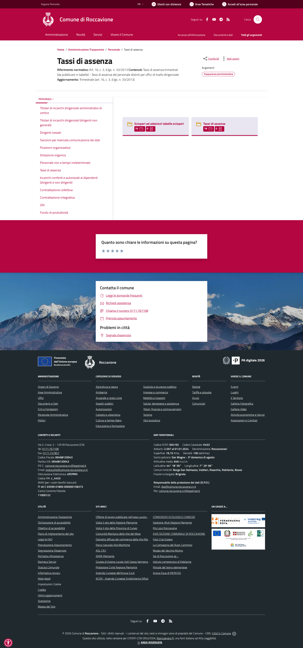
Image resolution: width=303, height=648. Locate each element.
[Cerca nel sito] (258, 19)
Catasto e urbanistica (108, 415)
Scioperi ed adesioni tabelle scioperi (159, 123)
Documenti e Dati (48, 403)
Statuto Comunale (48, 567)
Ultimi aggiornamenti (50, 595)
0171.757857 (51, 453)
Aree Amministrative (50, 392)
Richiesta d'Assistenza (51, 556)
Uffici (41, 398)
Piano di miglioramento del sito (56, 534)
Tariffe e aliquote (201, 392)
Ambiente (101, 392)
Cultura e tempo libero (109, 420)
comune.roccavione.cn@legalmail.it (65, 466)
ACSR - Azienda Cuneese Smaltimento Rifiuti (122, 578)
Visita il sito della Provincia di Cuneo (116, 528)
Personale (114, 49)
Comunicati (198, 403)
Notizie (196, 387)
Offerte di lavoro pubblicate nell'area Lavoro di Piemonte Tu (130, 517)
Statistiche (44, 601)
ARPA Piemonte (105, 556)
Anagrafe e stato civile (109, 398)
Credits (42, 590)
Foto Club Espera (163, 539)
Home (60, 49)
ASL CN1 (101, 550)
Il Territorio (237, 398)
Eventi (234, 387)
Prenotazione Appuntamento (55, 545)
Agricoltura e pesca (107, 387)
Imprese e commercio (155, 392)
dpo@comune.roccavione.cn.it (178, 487)
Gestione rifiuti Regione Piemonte (172, 522)
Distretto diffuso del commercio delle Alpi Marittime (126, 539)
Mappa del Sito (46, 606)
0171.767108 (50, 449)
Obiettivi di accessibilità (51, 528)
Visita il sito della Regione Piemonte (116, 522)
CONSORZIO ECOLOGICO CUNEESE (174, 517)
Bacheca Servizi (47, 562)
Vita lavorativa (151, 420)
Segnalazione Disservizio (52, 550)
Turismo (147, 415)
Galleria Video (239, 409)
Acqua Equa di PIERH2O (167, 573)
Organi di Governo (48, 387)
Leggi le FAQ (45, 539)
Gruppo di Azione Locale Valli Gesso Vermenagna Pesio (127, 562)
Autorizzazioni (104, 409)
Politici (41, 420)
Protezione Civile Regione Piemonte (116, 567)
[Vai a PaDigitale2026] (243, 360)
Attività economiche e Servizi (248, 415)
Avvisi (195, 398)
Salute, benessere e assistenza (161, 403)
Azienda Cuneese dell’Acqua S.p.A (115, 573)
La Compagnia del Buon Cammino (172, 545)
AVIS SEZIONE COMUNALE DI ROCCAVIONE (179, 534)
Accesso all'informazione (191, 35)
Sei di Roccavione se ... (166, 556)
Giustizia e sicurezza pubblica (159, 387)
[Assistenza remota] (234, 633)
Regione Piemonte (50, 4)
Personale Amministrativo (53, 415)
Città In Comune (221, 633)
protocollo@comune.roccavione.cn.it (67, 470)
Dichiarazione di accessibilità (54, 522)
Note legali (44, 578)
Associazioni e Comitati (244, 420)
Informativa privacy (49, 573)
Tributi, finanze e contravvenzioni (162, 409)
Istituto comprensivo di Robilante (172, 562)
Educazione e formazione (110, 426)
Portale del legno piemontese (170, 567)
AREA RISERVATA (151, 642)
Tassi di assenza (214, 123)
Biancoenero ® (165, 638)
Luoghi (234, 392)
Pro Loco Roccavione (165, 528)
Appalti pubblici (104, 403)
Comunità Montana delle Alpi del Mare (118, 534)
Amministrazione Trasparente (86, 49)
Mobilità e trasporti (154, 398)
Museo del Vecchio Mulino (168, 550)
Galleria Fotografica (242, 403)
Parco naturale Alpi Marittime (113, 545)
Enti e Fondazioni (48, 409)
